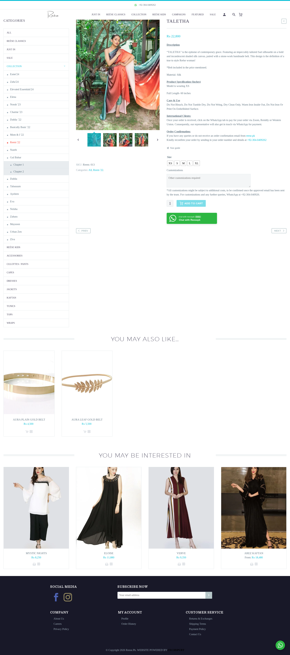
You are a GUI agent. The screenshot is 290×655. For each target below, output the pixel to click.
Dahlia (13, 178)
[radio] (170, 163)
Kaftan (11, 297)
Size (169, 157)
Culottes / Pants (17, 264)
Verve (181, 553)
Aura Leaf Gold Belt (87, 419)
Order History (128, 623)
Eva (12, 201)
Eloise (108, 553)
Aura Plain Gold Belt (29, 419)
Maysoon (15, 224)
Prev (84, 230)
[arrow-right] (157, 140)
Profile (124, 618)
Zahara (13, 216)
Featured (198, 14)
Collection (138, 14)
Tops (10, 314)
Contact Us (195, 634)
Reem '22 (98, 170)
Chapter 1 (18, 164)
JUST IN (11, 49)
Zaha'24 (14, 81)
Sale (213, 14)
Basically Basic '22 (20, 127)
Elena (13, 96)
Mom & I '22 (17, 134)
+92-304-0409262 (147, 5)
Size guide (175, 148)
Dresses (12, 281)
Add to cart (193, 203)
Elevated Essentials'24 (22, 89)
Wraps (11, 323)
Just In (96, 14)
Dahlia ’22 (15, 119)
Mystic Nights (36, 553)
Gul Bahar (15, 157)
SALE (10, 58)
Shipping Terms (197, 623)
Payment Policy (197, 629)
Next (277, 230)
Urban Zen (16, 231)
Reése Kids (159, 14)
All (90, 170)
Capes (10, 272)
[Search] (233, 14)
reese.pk (250, 135)
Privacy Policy (61, 629)
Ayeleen (14, 193)
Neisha (13, 209)
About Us (59, 618)
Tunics (11, 306)
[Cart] (242, 14)
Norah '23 (15, 104)
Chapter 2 (18, 171)
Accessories (14, 255)
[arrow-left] (78, 140)
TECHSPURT (176, 650)
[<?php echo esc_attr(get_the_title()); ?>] (31, 432)
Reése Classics (115, 14)
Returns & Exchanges (200, 618)
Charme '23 (16, 112)
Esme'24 (14, 74)
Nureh (13, 149)
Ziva (12, 239)
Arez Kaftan (253, 553)
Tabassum (15, 186)
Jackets (12, 289)
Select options (34, 564)
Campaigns (179, 14)
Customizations (175, 170)
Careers (58, 623)
